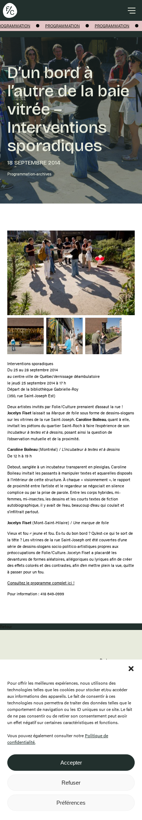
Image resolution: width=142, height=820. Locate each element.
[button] (131, 668)
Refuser (71, 783)
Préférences (71, 803)
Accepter (71, 762)
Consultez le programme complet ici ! (40, 582)
